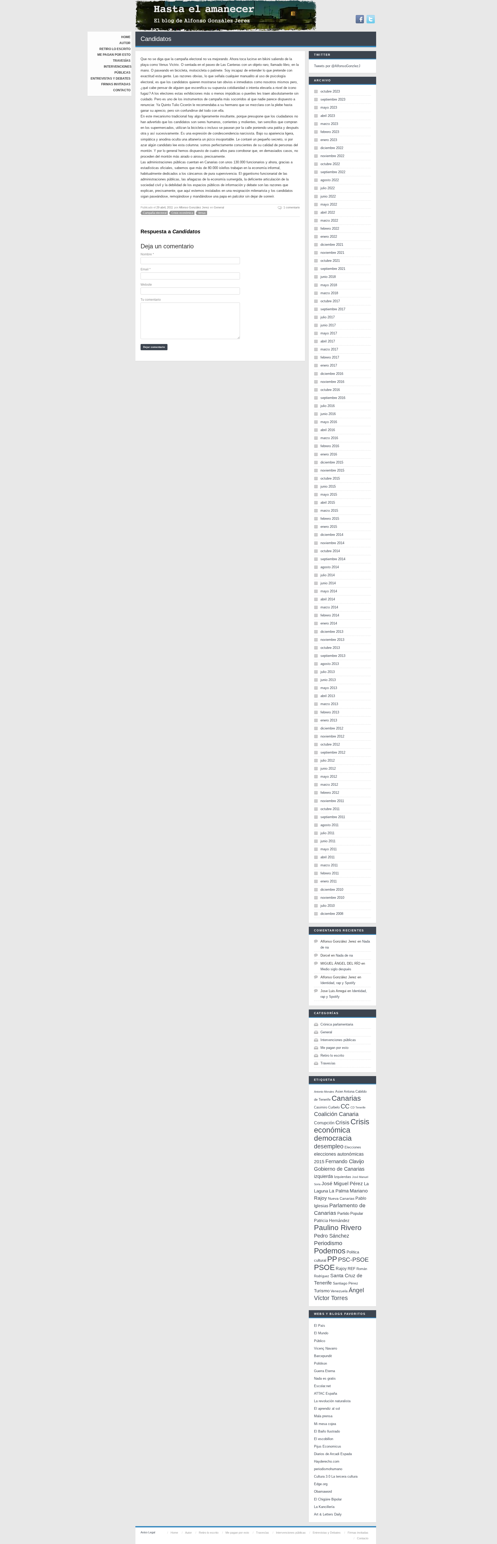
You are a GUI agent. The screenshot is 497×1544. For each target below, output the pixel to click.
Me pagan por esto (113, 55)
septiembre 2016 (332, 398)
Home (125, 37)
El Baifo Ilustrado (327, 1431)
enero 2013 (328, 720)
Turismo (322, 1290)
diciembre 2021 (331, 245)
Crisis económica (182, 212)
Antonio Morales (324, 1091)
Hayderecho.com (326, 1461)
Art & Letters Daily (328, 1514)
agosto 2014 (329, 567)
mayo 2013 (328, 688)
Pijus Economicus (327, 1446)
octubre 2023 (330, 91)
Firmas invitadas (115, 84)
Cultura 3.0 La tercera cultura (335, 1476)
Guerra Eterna (324, 1371)
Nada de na (344, 955)
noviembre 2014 (332, 543)
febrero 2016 (329, 446)
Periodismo (328, 1243)
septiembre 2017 (332, 309)
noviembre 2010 (332, 898)
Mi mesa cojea (325, 1424)
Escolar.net (322, 1386)
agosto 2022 (329, 180)
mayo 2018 (328, 285)
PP (332, 1259)
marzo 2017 (329, 349)
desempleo (328, 1146)
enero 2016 (328, 454)
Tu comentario (151, 299)
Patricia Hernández (331, 1220)
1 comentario (291, 207)
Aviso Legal (148, 1532)
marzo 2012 (329, 785)
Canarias (346, 1098)
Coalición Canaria (336, 1114)
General (219, 207)
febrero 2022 (329, 228)
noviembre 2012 (332, 736)
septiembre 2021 (332, 269)
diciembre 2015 (331, 462)
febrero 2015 (329, 519)
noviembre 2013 (332, 640)
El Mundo (321, 1333)
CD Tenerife (358, 1107)
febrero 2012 (329, 793)
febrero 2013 (329, 712)
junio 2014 (328, 583)
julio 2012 (327, 760)
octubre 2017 (330, 301)
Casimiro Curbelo (327, 1107)
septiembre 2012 (332, 752)
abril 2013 (327, 696)
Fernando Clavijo (344, 1161)
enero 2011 (328, 881)
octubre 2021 (330, 261)
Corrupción (324, 1123)
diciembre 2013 (331, 632)
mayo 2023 (328, 107)
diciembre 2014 (331, 535)
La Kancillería (324, 1507)
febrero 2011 (329, 873)
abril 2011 (327, 857)
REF (351, 1268)
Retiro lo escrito (114, 49)
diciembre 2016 (331, 374)
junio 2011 (327, 841)
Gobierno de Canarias (339, 1169)
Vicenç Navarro (325, 1348)
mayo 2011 (328, 849)
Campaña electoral (154, 212)
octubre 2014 (330, 551)
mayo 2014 (328, 591)
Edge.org (320, 1484)
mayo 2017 (328, 333)
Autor (124, 43)
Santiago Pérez (345, 1283)
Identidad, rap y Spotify (337, 983)
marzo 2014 (329, 607)
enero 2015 (328, 527)
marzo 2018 (329, 293)
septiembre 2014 (332, 559)
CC (345, 1106)
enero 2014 (328, 623)
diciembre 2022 (331, 148)
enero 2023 (328, 140)
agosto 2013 (329, 664)
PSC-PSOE (353, 1259)
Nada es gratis (325, 1378)
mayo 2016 (328, 422)
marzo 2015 (329, 511)
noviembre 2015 (332, 470)
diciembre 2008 (331, 914)
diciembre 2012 (331, 728)
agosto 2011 (329, 825)
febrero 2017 (329, 357)
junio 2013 (328, 680)
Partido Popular (350, 1213)
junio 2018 (328, 277)
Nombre (147, 254)
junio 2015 (328, 486)
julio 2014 (327, 575)
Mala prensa (323, 1416)
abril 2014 (327, 599)
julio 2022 (327, 188)
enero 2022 (328, 236)
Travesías (121, 60)
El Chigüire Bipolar (328, 1499)
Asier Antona (344, 1091)
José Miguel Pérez (342, 1183)
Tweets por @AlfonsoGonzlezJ (337, 66)
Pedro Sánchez (331, 1236)
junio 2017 (328, 325)
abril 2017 (327, 341)
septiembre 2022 (332, 172)
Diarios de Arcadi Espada (333, 1454)
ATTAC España (325, 1393)
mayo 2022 (328, 204)
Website (146, 284)
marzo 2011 (329, 865)
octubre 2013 (330, 648)
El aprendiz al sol (327, 1408)
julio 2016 (327, 406)
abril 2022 (327, 212)
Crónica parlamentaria (336, 1024)
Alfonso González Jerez (194, 207)
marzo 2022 (329, 220)
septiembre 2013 (332, 656)
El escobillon (323, 1439)
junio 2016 (328, 414)
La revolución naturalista (332, 1401)
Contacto (121, 90)
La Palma (339, 1191)
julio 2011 (327, 833)
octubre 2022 (330, 164)
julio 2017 (327, 317)
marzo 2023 (329, 124)
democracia (333, 1138)
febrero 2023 (329, 132)
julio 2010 (327, 906)
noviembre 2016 (332, 382)
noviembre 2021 (332, 253)
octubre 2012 (330, 744)
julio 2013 (327, 672)
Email (146, 269)
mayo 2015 (328, 494)
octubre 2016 (330, 390)
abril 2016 (327, 430)
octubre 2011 (330, 809)
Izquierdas (342, 1177)
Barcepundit (323, 1356)
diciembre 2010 (331, 890)
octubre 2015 (330, 478)
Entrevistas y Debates (110, 78)
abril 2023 (327, 116)
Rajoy (341, 1268)
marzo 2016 (329, 438)
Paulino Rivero (338, 1228)
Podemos (330, 1251)
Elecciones (353, 1147)
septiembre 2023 (332, 99)
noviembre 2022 (332, 156)
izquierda (323, 1176)
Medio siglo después (335, 969)
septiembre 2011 (332, 817)
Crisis (342, 1122)
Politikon (320, 1363)
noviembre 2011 (332, 801)
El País (319, 1326)
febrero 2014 (329, 615)
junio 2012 (328, 768)
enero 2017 (328, 365)
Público (319, 1341)
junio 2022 (328, 196)
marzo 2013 (329, 704)
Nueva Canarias (341, 1199)
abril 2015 (327, 502)
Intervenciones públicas (338, 1040)
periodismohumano (328, 1469)
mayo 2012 (328, 776)
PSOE (324, 1267)
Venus (202, 212)
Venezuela (339, 1291)
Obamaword (323, 1491)
